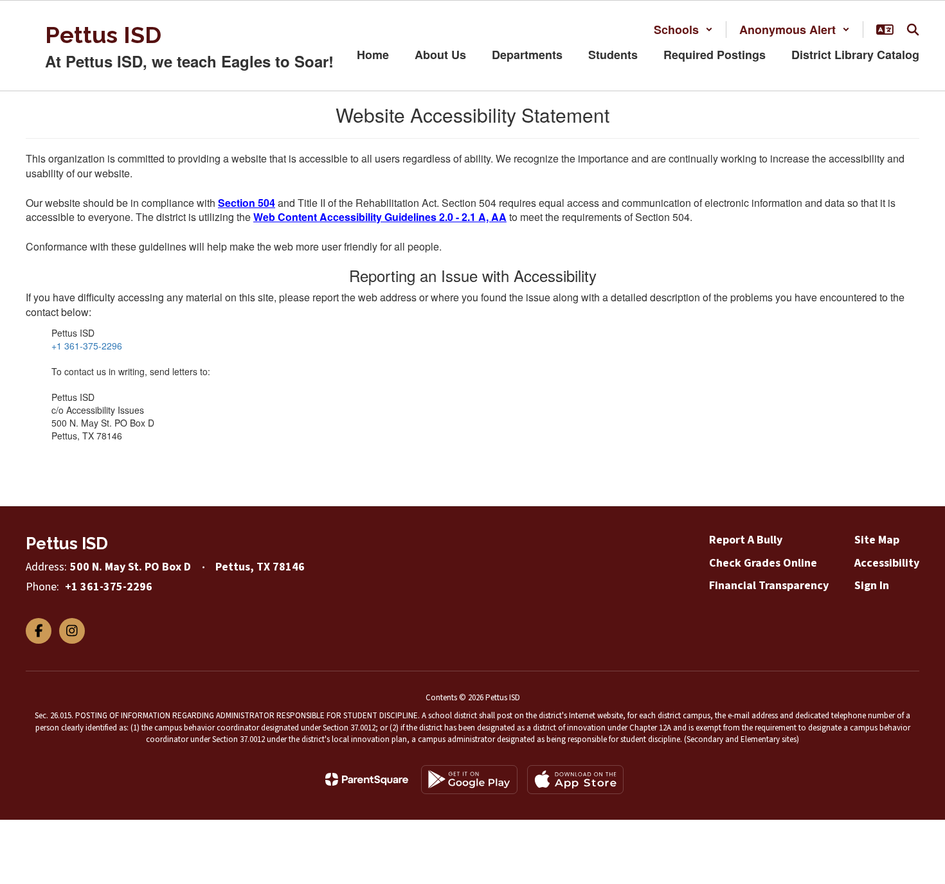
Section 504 (246, 202)
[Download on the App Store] (575, 779)
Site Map (876, 540)
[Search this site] (912, 29)
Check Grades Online (763, 563)
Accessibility (886, 563)
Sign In (871, 586)
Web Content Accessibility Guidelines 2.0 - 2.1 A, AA (380, 216)
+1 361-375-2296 (86, 345)
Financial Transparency (769, 586)
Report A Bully (745, 540)
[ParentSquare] (366, 779)
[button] (683, 29)
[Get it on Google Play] (469, 779)
